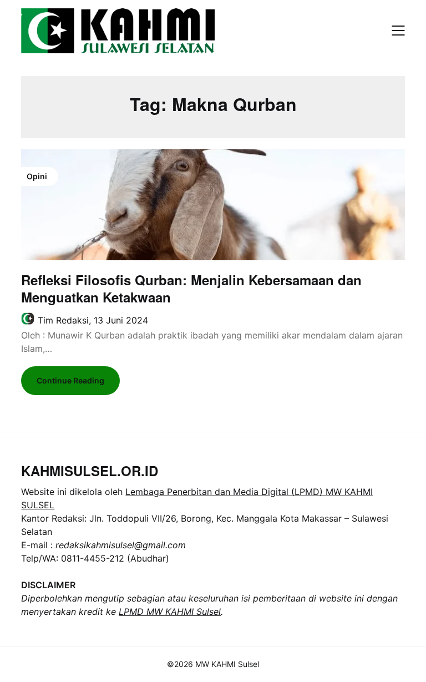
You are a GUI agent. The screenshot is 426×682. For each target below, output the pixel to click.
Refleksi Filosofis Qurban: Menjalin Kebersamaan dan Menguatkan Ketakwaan (191, 288)
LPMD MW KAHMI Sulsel (170, 611)
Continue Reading (70, 380)
